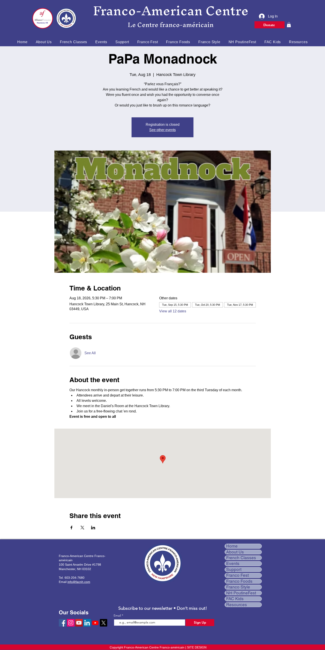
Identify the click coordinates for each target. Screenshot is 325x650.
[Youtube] (95, 623)
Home (232, 546)
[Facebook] (62, 623)
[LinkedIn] (87, 623)
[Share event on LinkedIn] (93, 527)
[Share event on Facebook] (71, 527)
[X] (103, 623)
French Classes (241, 558)
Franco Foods (239, 581)
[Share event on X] (82, 527)
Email (118, 615)
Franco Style (238, 587)
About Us (235, 552)
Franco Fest (237, 575)
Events (232, 563)
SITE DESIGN (196, 647)
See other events (162, 130)
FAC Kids (235, 599)
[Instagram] (71, 623)
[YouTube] (79, 623)
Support (233, 569)
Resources (236, 605)
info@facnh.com (78, 582)
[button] (289, 24)
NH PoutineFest (241, 593)
